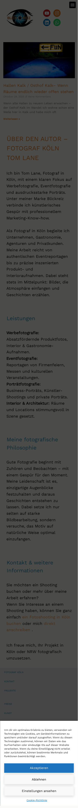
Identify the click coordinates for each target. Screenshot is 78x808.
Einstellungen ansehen (39, 791)
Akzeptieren (39, 768)
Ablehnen (39, 779)
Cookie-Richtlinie (37, 800)
